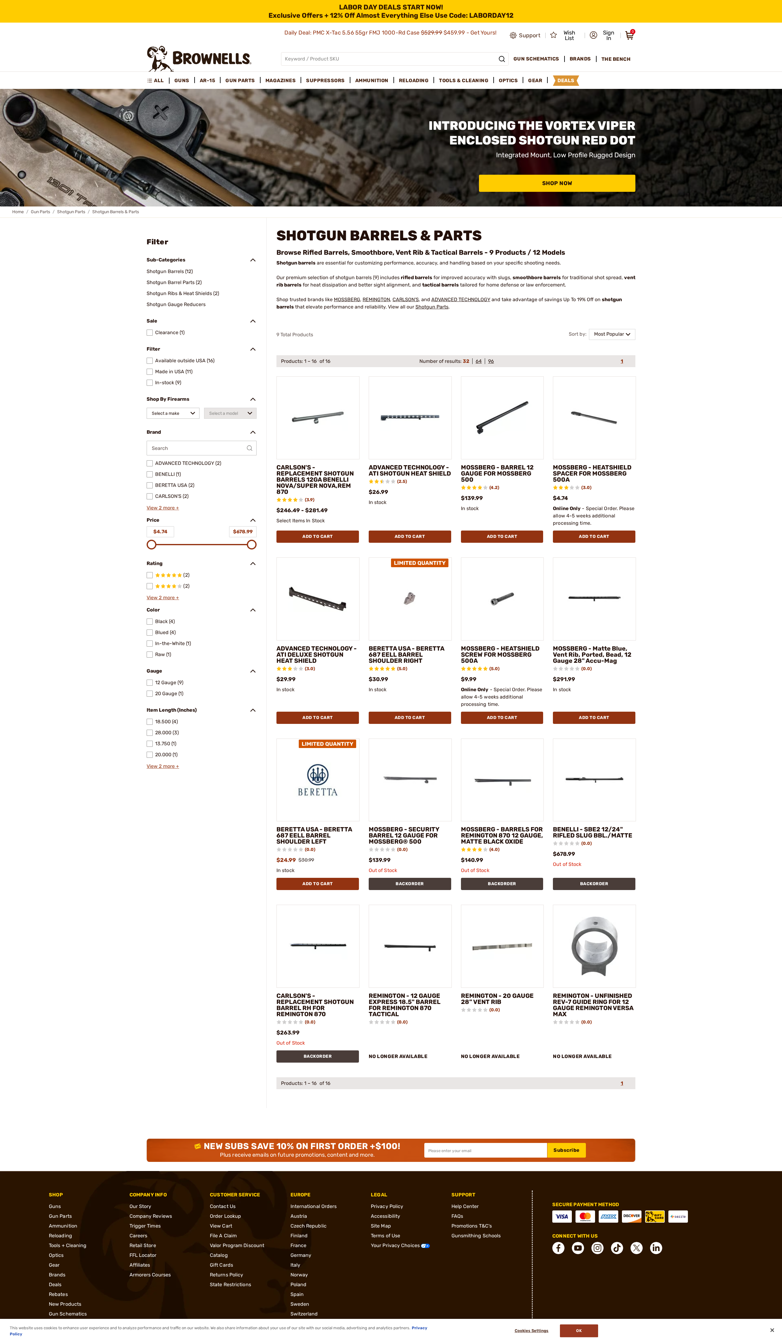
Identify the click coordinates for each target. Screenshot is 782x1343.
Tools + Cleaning (68, 1245)
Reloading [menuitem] (414, 80)
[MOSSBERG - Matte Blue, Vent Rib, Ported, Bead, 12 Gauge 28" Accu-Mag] (594, 598)
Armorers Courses (150, 1275)
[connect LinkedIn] (656, 1248)
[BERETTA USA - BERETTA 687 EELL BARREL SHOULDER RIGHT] (410, 598)
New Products (65, 1304)
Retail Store (143, 1245)
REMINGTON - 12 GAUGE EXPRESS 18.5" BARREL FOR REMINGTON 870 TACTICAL (404, 1005)
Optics (56, 1255)
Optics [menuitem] (508, 80)
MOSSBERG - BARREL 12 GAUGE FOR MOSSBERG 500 (497, 473)
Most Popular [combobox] (609, 334)
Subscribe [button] (567, 1150)
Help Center (465, 1206)
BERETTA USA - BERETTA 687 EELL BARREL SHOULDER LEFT (314, 835)
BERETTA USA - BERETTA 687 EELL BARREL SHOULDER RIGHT (406, 654)
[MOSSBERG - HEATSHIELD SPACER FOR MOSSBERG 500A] (594, 417)
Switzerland (304, 1314)
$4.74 (160, 532)
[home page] (199, 59)
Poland (299, 1284)
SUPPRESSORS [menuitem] (325, 80)
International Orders (314, 1206)
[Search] (501, 59)
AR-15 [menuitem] (207, 80)
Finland (299, 1236)
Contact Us (223, 1206)
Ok (578, 1331)
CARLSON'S (406, 299)
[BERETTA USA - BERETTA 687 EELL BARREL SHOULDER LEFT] (318, 780)
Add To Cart (317, 536)
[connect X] (636, 1248)
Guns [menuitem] (181, 80)
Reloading (60, 1236)
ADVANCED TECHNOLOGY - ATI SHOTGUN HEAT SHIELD (410, 470)
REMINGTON (376, 299)
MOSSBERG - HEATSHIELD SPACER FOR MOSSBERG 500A (592, 473)
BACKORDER (410, 883)
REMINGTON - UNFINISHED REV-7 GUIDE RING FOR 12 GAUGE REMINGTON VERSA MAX (593, 1005)
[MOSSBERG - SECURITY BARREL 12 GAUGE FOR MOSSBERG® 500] (410, 780)
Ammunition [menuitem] (372, 80)
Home (18, 211)
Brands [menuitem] (580, 59)
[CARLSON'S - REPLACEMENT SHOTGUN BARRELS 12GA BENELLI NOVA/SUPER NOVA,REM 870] (318, 417)
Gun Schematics (68, 1314)
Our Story (141, 1206)
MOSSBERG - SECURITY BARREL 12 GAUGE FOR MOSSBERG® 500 (404, 835)
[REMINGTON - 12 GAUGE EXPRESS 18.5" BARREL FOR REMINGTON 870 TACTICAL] (410, 946)
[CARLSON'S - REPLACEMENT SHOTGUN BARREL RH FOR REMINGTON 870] (318, 946)
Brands (57, 1275)
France (299, 1245)
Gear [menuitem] (535, 80)
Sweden (300, 1304)
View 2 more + (163, 508)
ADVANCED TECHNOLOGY (460, 299)
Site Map (381, 1226)
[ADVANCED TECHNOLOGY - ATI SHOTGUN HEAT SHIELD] (410, 417)
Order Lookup (225, 1216)
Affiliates (140, 1265)
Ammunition (63, 1226)
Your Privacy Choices (396, 1245)
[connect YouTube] (578, 1248)
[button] (603, 35)
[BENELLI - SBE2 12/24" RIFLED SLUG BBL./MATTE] (594, 780)
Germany (301, 1255)
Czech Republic (309, 1226)
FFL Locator (143, 1255)
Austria (299, 1216)
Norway (299, 1275)
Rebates (58, 1294)
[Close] (772, 1330)
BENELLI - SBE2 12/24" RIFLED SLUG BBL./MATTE (592, 832)
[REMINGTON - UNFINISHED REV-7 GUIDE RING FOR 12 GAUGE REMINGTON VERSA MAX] (594, 946)
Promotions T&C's (471, 1226)
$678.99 (243, 532)
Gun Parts (40, 211)
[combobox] (173, 413)
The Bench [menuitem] (616, 59)
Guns (55, 1206)
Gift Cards (221, 1265)
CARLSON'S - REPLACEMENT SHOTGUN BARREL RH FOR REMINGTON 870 (315, 1005)
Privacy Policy (387, 1206)
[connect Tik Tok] (617, 1248)
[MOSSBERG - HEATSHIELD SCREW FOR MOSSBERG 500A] (502, 598)
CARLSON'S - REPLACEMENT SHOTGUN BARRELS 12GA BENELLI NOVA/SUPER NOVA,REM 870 (315, 479)
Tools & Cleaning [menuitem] (463, 80)
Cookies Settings (532, 1331)
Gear (54, 1265)
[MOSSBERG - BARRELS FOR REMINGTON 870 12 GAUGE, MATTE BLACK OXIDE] (502, 780)
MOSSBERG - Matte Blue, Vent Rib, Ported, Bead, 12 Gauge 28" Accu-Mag (592, 654)
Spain (297, 1294)
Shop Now (557, 183)
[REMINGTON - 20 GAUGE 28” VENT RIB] (502, 946)
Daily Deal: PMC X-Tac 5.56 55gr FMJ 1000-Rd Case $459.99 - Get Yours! (391, 32)
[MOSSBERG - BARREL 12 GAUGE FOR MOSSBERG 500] (502, 417)
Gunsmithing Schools (476, 1236)
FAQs (457, 1216)
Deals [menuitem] (566, 80)
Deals (55, 1284)
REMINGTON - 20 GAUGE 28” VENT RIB (497, 999)
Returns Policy (226, 1275)
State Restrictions (230, 1284)
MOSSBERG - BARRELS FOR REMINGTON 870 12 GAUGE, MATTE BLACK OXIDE (502, 835)
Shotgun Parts (71, 211)
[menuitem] (158, 80)
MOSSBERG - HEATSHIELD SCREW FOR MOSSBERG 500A (500, 654)
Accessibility (385, 1216)
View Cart (221, 1226)
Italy (296, 1265)
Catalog (219, 1255)
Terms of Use (385, 1236)
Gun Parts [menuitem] (240, 80)
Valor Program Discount (237, 1245)
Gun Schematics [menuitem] (536, 59)
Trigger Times (145, 1226)
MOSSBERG (347, 299)
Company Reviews (151, 1216)
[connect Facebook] (558, 1248)
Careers (139, 1236)
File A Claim (223, 1236)
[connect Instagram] (597, 1248)
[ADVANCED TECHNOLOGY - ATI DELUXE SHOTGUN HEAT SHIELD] (318, 598)
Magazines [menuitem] (280, 80)
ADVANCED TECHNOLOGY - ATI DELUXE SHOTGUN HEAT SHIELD (316, 654)
